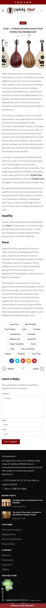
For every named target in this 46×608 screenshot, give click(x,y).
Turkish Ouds (35, 175)
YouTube (27, 2)
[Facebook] (11, 360)
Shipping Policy (9, 534)
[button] (23, 605)
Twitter (18, 2)
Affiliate (5, 569)
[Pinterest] (34, 360)
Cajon (24, 329)
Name (4, 420)
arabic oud (13, 324)
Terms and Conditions (12, 529)
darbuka (37, 329)
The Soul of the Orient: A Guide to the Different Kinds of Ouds (26, 513)
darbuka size (15, 334)
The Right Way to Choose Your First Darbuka (27, 501)
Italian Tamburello (17, 344)
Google (21, 2)
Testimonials (7, 560)
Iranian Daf (31, 339)
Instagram (24, 2)
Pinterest (30, 2)
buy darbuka (10, 329)
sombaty (21, 354)
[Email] (28, 360)
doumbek (31, 334)
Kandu (33, 344)
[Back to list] (23, 369)
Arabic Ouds (38, 178)
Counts (23, 506)
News (23, 23)
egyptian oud (15, 339)
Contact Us (7, 564)
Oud (8, 225)
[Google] (23, 360)
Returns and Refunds (11, 539)
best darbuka (30, 324)
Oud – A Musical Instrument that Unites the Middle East (23, 30)
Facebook (15, 2)
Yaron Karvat (21, 36)
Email (4, 429)
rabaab (8, 354)
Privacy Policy (8, 544)
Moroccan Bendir (28, 349)
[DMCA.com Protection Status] (7, 585)
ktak (12, 349)
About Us (6, 555)
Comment (5, 394)
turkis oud (36, 354)
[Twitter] (17, 360)
